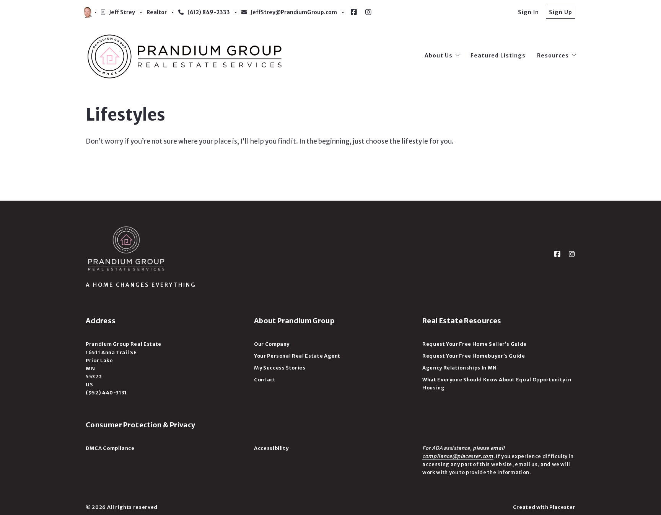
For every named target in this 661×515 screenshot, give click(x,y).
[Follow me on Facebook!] (353, 12)
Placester (562, 507)
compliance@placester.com (457, 456)
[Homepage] (185, 55)
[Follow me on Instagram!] (368, 12)
